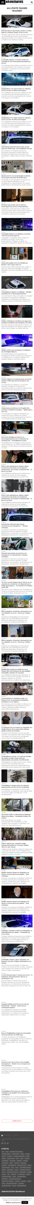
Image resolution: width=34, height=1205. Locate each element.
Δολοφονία (5, 1163)
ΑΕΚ (9, 1174)
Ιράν (17, 1158)
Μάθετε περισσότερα (13, 1202)
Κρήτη (21, 1158)
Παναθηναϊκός (12, 1165)
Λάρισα (29, 1181)
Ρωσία (7, 1151)
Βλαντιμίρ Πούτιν (6, 1185)
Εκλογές (27, 1158)
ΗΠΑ (3, 1151)
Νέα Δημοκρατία (22, 1176)
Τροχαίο (25, 1160)
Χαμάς (14, 1176)
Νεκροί (4, 1169)
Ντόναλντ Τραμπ (6, 1154)
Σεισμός (29, 1172)
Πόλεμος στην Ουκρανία (16, 1151)
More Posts (17, 1121)
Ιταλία (16, 1167)
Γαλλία (11, 1163)
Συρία (3, 1172)
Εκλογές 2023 (11, 1158)
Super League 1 (21, 1185)
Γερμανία (19, 1160)
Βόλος (14, 1185)
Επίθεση (17, 1181)
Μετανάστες (10, 1169)
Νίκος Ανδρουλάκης (12, 1183)
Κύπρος (4, 1174)
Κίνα (12, 1167)
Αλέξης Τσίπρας (6, 1167)
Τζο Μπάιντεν (21, 1174)
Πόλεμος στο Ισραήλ (25, 1169)
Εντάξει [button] (25, 1202)
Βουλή (16, 1169)
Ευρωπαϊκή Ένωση (6, 1176)
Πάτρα (3, 1183)
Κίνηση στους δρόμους (8, 1181)
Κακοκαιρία (23, 1163)
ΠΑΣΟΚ (29, 1165)
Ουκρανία (9, 1156)
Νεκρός (28, 1174)
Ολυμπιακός (5, 1160)
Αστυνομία (12, 1160)
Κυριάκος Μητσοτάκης (19, 1156)
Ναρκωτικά (4, 1179)
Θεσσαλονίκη (15, 1154)
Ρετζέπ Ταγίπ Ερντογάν (12, 1172)
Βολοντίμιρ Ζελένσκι (25, 1167)
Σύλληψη (17, 1163)
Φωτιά (27, 1156)
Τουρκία (27, 1154)
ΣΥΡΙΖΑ (22, 1154)
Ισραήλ (3, 1156)
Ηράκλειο (13, 1174)
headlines (23, 1172)
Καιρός (4, 1158)
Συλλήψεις (21, 1183)
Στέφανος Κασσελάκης (14, 1179)
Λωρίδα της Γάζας (21, 1165)
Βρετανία (4, 1165)
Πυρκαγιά (23, 1181)
